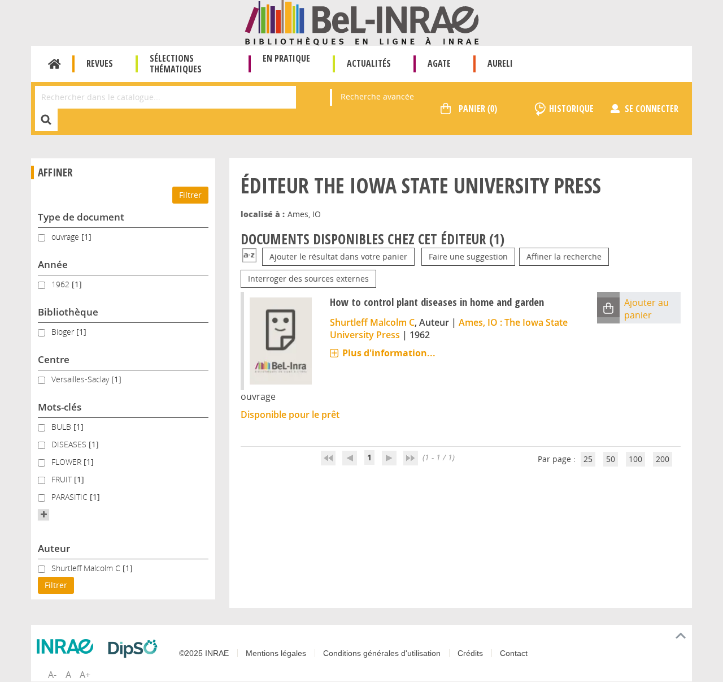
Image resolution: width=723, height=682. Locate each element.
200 (662, 459)
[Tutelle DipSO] (135, 648)
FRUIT (62, 479)
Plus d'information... (388, 353)
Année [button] (53, 264)
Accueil (54, 64)
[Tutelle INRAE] (68, 646)
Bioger (63, 331)
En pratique (286, 58)
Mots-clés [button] (59, 406)
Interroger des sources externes (308, 278)
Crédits (470, 653)
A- (52, 674)
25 (588, 459)
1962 (61, 284)
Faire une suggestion (468, 256)
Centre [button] (53, 359)
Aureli (500, 63)
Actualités (369, 63)
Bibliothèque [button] (68, 311)
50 (610, 459)
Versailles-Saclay (81, 379)
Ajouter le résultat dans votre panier (338, 256)
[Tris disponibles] (249, 256)
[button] (43, 514)
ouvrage (66, 236)
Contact (514, 653)
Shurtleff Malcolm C (87, 568)
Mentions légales (276, 653)
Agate (439, 63)
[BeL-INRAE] (362, 21)
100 (635, 459)
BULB (62, 426)
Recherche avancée (377, 96)
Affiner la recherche (564, 256)
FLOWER (67, 461)
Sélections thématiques (176, 63)
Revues (99, 63)
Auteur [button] (54, 548)
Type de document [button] (81, 216)
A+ (85, 674)
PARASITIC (70, 496)
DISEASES (70, 444)
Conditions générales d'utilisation (382, 653)
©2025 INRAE (204, 653)
